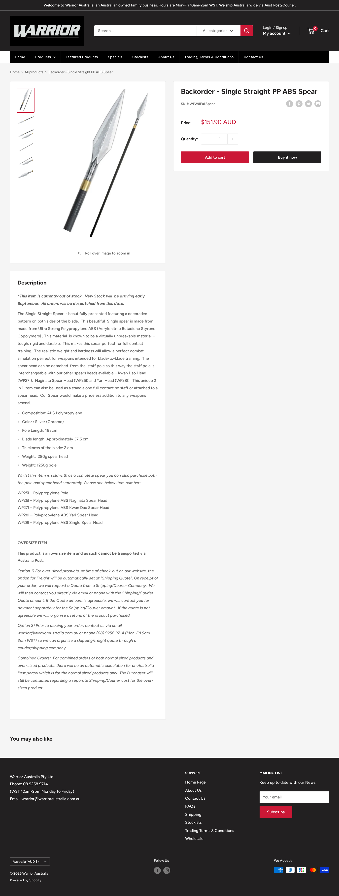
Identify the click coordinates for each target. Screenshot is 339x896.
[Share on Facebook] (289, 103)
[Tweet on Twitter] (308, 103)
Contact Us (195, 798)
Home (15, 72)
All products (34, 72)
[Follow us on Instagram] (166, 870)
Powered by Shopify (25, 880)
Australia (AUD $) (26, 861)
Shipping (193, 814)
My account (275, 33)
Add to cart (215, 157)
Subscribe (276, 812)
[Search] (246, 30)
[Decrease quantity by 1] (206, 139)
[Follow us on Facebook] (157, 870)
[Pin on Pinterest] (299, 103)
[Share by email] (317, 103)
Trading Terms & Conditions (209, 830)
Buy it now (287, 157)
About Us (193, 790)
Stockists (193, 822)
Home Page (195, 782)
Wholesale (194, 838)
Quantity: (189, 139)
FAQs (190, 806)
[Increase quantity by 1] (233, 139)
